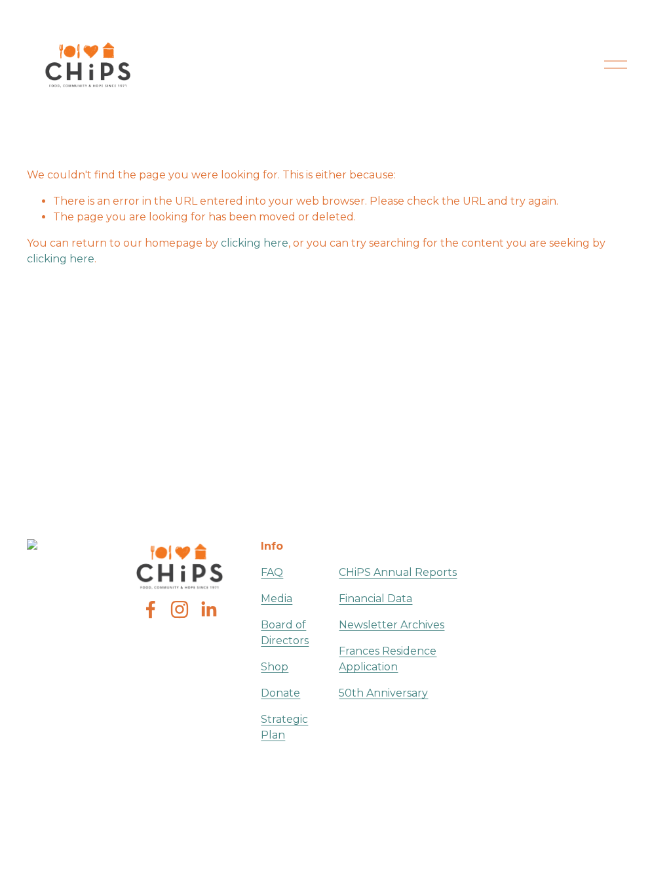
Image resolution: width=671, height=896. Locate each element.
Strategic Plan (284, 727)
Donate (280, 693)
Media (276, 598)
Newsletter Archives (391, 625)
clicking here (254, 243)
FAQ (272, 572)
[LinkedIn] (208, 609)
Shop (274, 667)
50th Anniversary (383, 693)
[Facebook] (151, 609)
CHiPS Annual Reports (398, 572)
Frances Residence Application (387, 659)
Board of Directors (285, 633)
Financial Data (375, 598)
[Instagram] (179, 609)
